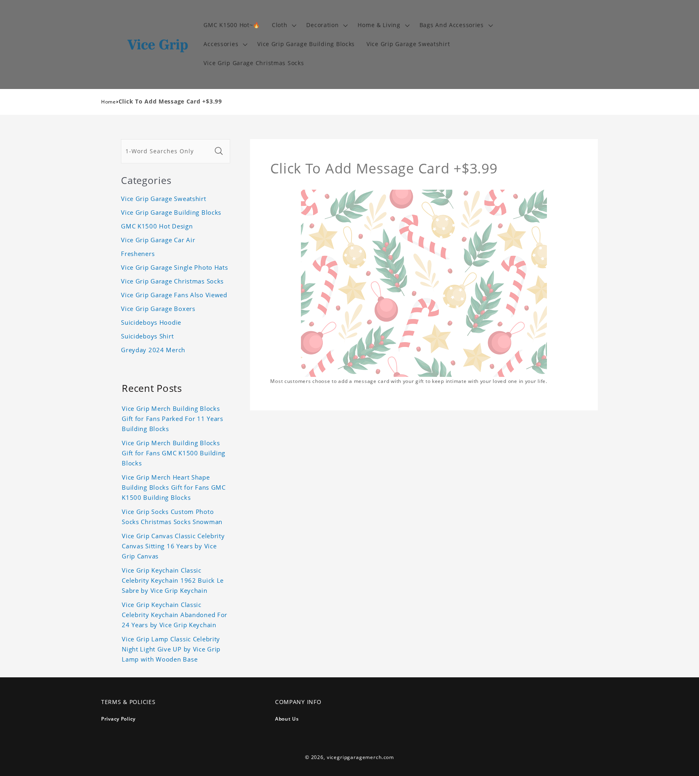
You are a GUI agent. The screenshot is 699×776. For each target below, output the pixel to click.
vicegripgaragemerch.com (360, 757)
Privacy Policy (118, 718)
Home (108, 101)
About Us (287, 718)
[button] (283, 25)
